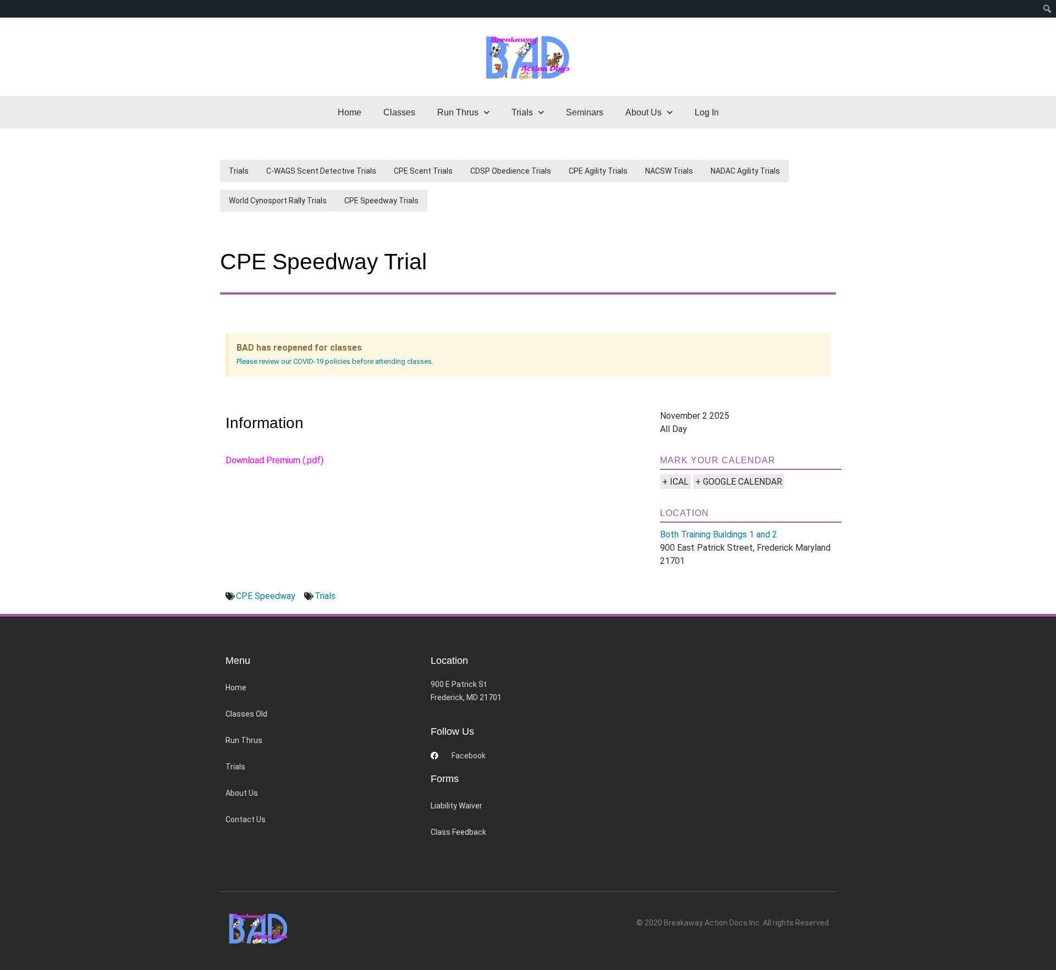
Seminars (584, 112)
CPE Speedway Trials (381, 200)
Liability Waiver (456, 805)
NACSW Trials (669, 171)
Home (349, 112)
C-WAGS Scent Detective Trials (321, 171)
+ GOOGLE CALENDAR (738, 481)
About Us (242, 793)
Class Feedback (458, 832)
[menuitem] (1047, 9)
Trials (239, 171)
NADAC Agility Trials (745, 171)
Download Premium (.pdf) (274, 460)
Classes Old (246, 714)
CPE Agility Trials (598, 171)
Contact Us (246, 819)
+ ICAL (675, 481)
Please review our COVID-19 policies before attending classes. (335, 361)
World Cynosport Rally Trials (278, 200)
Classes (399, 112)
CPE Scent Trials (423, 171)
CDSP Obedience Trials (510, 171)
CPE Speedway (265, 596)
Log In (707, 112)
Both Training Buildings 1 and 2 (718, 534)
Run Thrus (244, 740)
